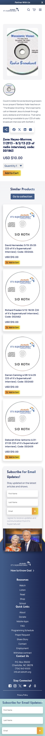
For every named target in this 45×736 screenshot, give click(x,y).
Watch (22, 585)
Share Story (22, 639)
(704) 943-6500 (22, 668)
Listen (23, 589)
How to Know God (21, 570)
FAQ (22, 625)
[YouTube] (25, 685)
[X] (19, 129)
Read (22, 594)
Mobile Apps (22, 621)
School (22, 603)
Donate (22, 616)
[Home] (11, 10)
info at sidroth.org (22, 671)
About (23, 612)
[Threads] (35, 685)
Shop (22, 598)
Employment (22, 648)
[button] (42, 2)
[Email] (30, 129)
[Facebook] (14, 129)
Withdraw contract (23, 652)
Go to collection (22, 196)
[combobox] (13, 165)
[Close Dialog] (42, 702)
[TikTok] (30, 685)
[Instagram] (15, 685)
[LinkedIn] (25, 129)
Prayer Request (22, 634)
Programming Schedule (22, 630)
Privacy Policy (22, 695)
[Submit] (35, 511)
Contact (22, 643)
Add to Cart (12, 173)
